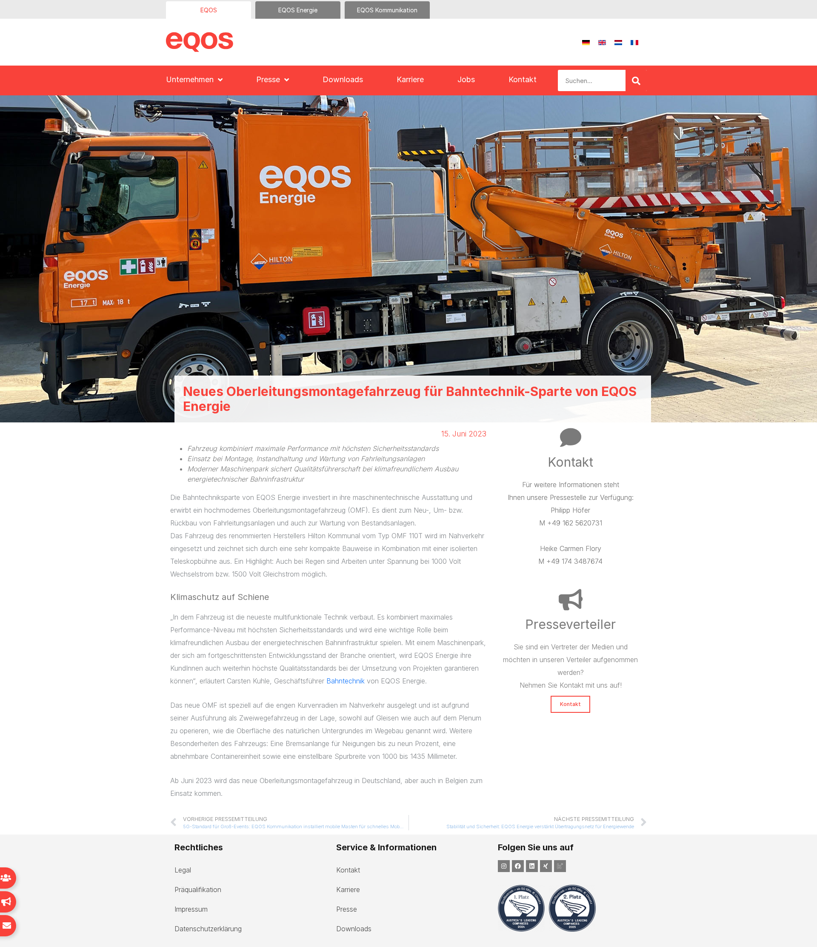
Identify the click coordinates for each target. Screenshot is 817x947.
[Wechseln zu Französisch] (634, 42)
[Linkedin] (532, 866)
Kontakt (522, 79)
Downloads (343, 79)
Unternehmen (190, 79)
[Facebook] (518, 866)
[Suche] (636, 80)
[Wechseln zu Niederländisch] (618, 42)
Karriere (410, 79)
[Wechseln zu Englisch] (602, 42)
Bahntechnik (346, 681)
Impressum (191, 909)
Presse (268, 79)
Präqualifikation (197, 889)
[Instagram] (504, 866)
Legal (182, 870)
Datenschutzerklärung (208, 928)
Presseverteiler (570, 624)
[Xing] (546, 866)
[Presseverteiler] (570, 599)
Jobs (466, 79)
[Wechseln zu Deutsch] (586, 42)
